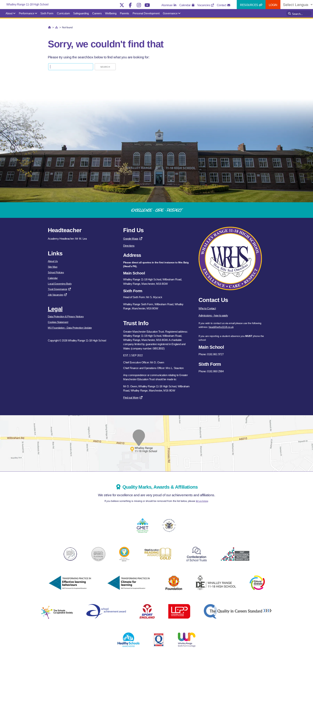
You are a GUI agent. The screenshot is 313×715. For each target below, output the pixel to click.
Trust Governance (57, 289)
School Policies (56, 272)
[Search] (290, 13)
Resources (249, 5)
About (9, 13)
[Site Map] (56, 27)
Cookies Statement (58, 322)
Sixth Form (46, 13)
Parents (124, 13)
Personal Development (146, 13)
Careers (97, 13)
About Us (53, 261)
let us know (202, 501)
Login (273, 5)
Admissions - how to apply (213, 315)
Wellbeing (110, 13)
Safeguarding (81, 13)
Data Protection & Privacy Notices (66, 316)
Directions (128, 245)
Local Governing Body (60, 283)
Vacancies (204, 5)
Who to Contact (207, 308)
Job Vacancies (55, 294)
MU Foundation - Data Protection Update (70, 327)
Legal (55, 309)
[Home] (49, 27)
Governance (170, 13)
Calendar (185, 5)
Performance (26, 13)
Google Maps (130, 238)
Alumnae (167, 5)
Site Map (52, 266)
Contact (222, 5)
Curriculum (63, 13)
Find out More (131, 397)
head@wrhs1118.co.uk (221, 327)
